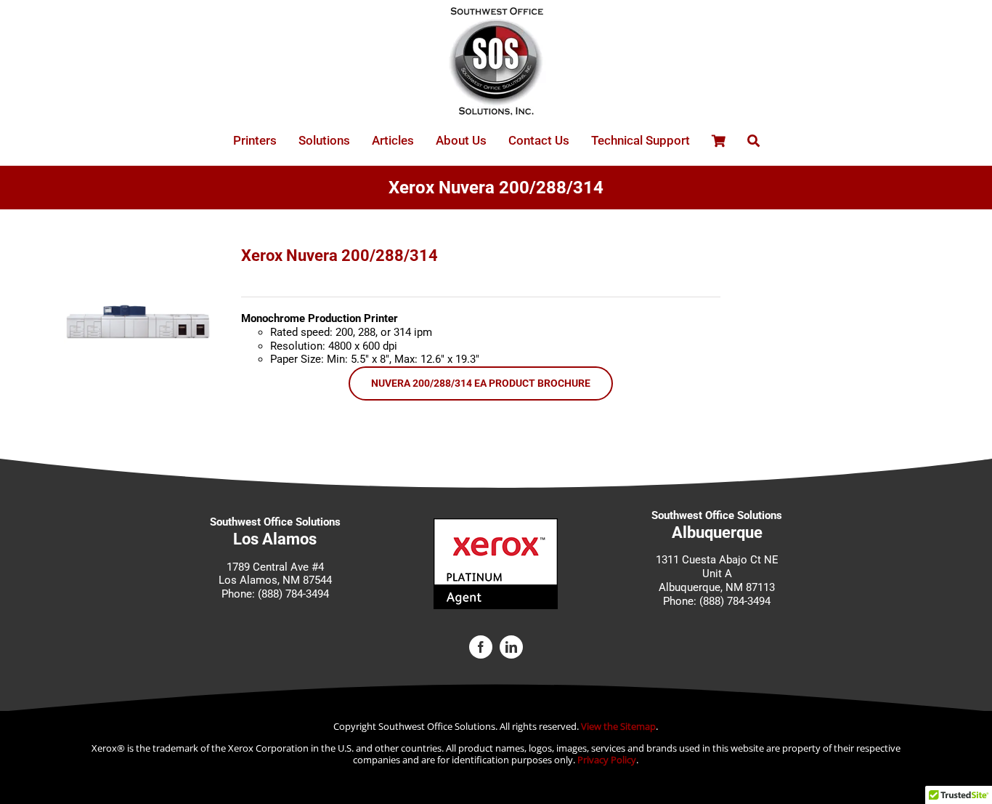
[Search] (753, 140)
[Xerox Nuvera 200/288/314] (139, 252)
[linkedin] (511, 647)
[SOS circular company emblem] (496, 12)
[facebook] (480, 647)
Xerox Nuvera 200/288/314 (339, 255)
